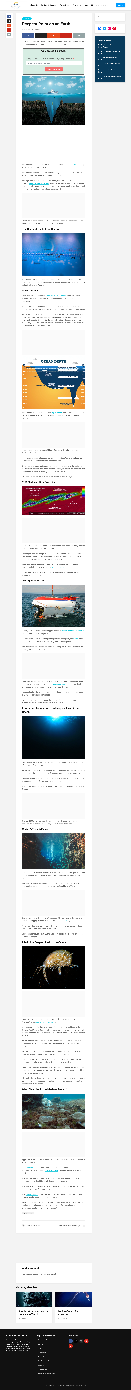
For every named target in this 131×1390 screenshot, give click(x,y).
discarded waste (51, 1170)
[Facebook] (71, 1341)
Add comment (27, 29)
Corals (40, 1344)
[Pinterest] (71, 1346)
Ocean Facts (64, 5)
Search (120, 5)
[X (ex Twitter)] (81, 1341)
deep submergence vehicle (73, 631)
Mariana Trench (32, 1194)
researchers (62, 921)
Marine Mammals (44, 1357)
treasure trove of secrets (39, 183)
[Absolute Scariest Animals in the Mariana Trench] (34, 1300)
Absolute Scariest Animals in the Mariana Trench (33, 1313)
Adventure (77, 5)
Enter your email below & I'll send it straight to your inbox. (49, 59)
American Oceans (81, 1385)
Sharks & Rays (43, 1369)
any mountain (56, 413)
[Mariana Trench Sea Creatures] (73, 1300)
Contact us (20, 1350)
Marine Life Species (48, 5)
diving (75, 639)
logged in (36, 1274)
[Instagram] (76, 1341)
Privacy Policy (60, 1385)
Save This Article (53, 69)
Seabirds (41, 1365)
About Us (34, 5)
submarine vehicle (60, 684)
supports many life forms (45, 1022)
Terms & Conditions (69, 1385)
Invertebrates (42, 1352)
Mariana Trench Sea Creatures (68, 1313)
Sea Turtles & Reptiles (46, 1361)
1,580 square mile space (56, 296)
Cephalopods (43, 1340)
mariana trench (28, 1213)
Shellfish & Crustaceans (46, 1373)
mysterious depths (58, 567)
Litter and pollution (29, 1168)
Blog (86, 5)
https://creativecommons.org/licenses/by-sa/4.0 (57, 513)
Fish (39, 1348)
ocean (76, 165)
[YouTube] (86, 1341)
